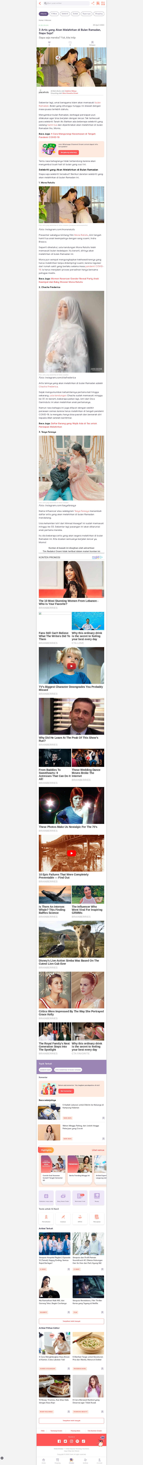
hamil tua (52, 125)
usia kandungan (58, 395)
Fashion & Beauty (80, 1411)
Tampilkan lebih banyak (71, 1321)
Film (75, 1312)
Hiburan (44, 14)
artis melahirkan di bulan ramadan (68, 1070)
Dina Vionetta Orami (70, 93)
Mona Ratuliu (81, 235)
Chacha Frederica (48, 386)
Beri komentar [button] (66, 1091)
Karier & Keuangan (47, 1368)
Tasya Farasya (81, 511)
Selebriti (65, 14)
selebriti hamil (45, 1070)
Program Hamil (80, 1368)
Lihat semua (98, 1150)
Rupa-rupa (86, 14)
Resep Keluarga (46, 1411)
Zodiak (75, 14)
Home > (42, 20)
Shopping (99, 14)
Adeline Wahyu (71, 91)
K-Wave (54, 14)
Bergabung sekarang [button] (69, 152)
